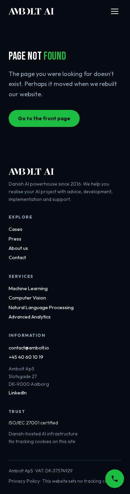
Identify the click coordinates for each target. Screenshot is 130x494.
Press (15, 239)
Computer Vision (27, 297)
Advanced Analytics (30, 316)
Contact (17, 257)
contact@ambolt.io (29, 347)
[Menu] (114, 11)
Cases (15, 229)
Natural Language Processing (41, 307)
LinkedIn (18, 392)
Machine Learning (28, 288)
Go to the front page (44, 118)
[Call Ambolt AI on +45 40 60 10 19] (114, 478)
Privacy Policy (24, 481)
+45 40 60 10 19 (26, 357)
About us (18, 248)
